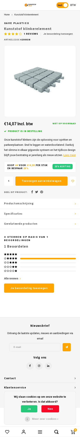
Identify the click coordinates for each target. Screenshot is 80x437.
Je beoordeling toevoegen (58, 34)
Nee (50, 408)
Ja (29, 408)
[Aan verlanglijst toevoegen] (73, 181)
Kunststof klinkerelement (26, 14)
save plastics (16, 23)
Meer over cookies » (45, 418)
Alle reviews (11, 278)
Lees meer (69, 155)
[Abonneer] (67, 347)
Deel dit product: (16, 192)
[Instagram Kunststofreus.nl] (39, 366)
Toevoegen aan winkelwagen (41, 180)
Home (7, 14)
